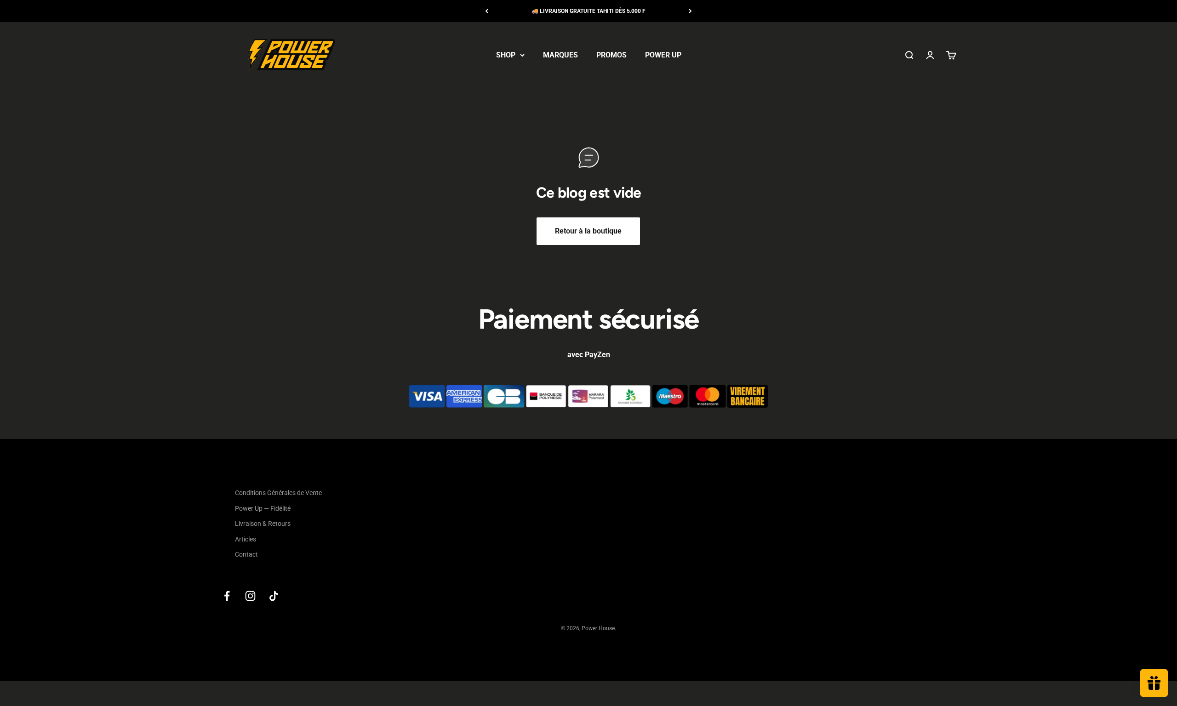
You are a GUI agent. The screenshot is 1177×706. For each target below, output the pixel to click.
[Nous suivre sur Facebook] (227, 596)
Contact (246, 554)
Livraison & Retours (263, 523)
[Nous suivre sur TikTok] (274, 596)
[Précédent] (486, 11)
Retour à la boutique (588, 231)
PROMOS (611, 55)
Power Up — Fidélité (263, 508)
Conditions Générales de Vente (278, 492)
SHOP (505, 55)
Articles (245, 539)
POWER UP (663, 55)
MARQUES (560, 55)
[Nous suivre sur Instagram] (250, 596)
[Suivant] (690, 11)
